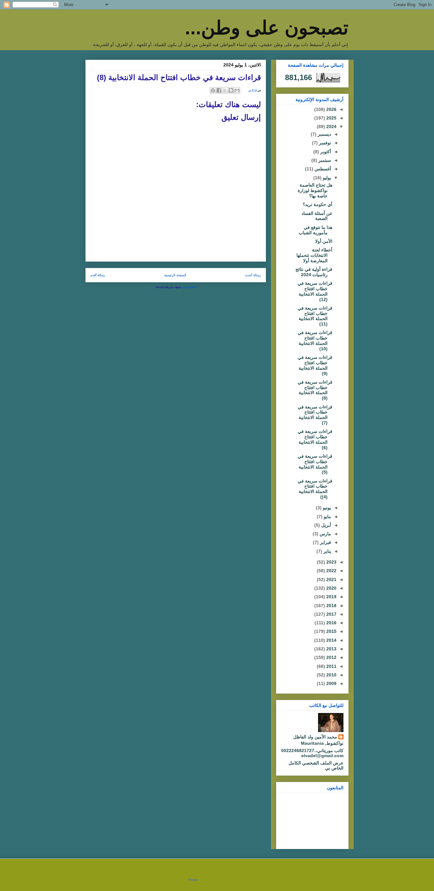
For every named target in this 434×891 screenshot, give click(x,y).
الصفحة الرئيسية (175, 275)
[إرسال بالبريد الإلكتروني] (237, 90)
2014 (330, 640)
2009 (330, 683)
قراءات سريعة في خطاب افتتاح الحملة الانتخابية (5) (315, 464)
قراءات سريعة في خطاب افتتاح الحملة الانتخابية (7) (315, 414)
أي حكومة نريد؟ (317, 204)
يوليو (326, 177)
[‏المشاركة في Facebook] (219, 90)
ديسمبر (323, 134)
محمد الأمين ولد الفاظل (315, 736)
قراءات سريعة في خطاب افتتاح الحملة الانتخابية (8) (315, 390)
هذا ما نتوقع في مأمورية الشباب (315, 230)
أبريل (325, 525)
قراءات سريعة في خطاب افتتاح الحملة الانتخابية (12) (315, 291)
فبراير (325, 542)
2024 (330, 126)
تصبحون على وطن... (267, 27)
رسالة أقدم (98, 275)
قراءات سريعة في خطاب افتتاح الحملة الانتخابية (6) (315, 439)
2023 (330, 562)
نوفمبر (324, 142)
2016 (330, 622)
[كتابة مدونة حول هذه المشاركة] (231, 90)
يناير (326, 551)
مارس (324, 533)
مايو (326, 516)
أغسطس (322, 168)
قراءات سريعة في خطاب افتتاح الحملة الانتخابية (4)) (315, 488)
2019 (330, 596)
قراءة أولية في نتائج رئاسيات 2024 (313, 272)
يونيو (326, 507)
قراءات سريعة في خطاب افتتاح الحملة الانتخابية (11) (315, 315)
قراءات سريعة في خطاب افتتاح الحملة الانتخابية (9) (315, 365)
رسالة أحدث (253, 275)
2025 (330, 117)
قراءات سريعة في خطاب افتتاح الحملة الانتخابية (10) (315, 340)
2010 (330, 674)
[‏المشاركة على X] (225, 90)
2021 (330, 579)
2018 (330, 605)
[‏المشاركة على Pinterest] (213, 90)
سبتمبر (324, 160)
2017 (330, 614)
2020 (330, 588)
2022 (330, 570)
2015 (330, 631)
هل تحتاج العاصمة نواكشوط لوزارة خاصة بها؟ (315, 190)
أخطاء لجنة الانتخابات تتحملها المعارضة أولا (314, 255)
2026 (330, 109)
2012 (330, 657)
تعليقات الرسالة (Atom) (168, 287)
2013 (330, 648)
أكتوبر (325, 151)
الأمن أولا (323, 241)
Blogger (193, 879)
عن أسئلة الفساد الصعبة (317, 216)
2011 (330, 666)
